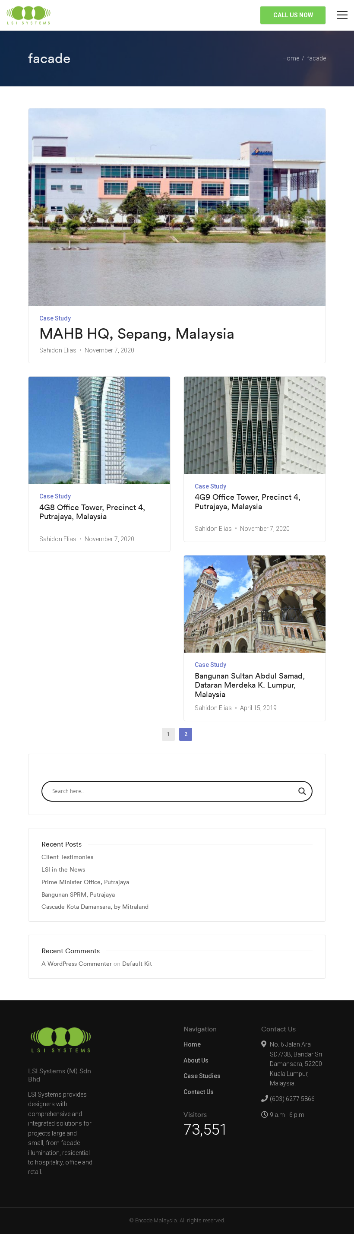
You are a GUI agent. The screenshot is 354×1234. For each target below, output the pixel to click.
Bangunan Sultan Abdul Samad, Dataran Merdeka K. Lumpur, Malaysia (250, 685)
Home (192, 1044)
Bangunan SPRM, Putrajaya (78, 894)
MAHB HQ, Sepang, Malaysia (136, 334)
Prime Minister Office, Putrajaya (85, 882)
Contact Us (198, 1091)
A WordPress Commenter (76, 964)
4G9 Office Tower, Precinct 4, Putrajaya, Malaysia (247, 501)
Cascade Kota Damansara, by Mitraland (95, 906)
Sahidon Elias (57, 350)
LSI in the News (63, 869)
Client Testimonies (67, 857)
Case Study (55, 318)
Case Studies (202, 1075)
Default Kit (137, 964)
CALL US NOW (293, 15)
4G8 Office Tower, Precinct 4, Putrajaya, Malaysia (92, 512)
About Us (196, 1060)
